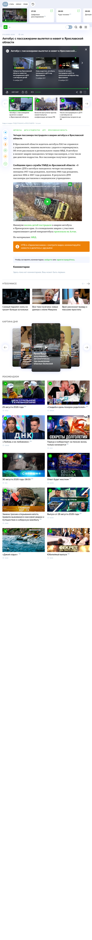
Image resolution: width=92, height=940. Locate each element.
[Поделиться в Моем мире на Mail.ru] (5, 156)
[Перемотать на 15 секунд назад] (23, 92)
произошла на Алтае (65, 231)
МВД (33, 237)
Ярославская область (57, 130)
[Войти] (81, 27)
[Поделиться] (77, 92)
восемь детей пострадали (38, 225)
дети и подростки (32, 130)
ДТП (44, 130)
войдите (48, 260)
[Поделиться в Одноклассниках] (5, 144)
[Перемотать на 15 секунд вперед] (26, 92)
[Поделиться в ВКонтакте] (5, 138)
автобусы (17, 130)
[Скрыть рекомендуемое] (86, 49)
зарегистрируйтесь (66, 260)
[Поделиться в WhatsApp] (5, 150)
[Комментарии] (5, 164)
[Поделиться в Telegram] (5, 132)
